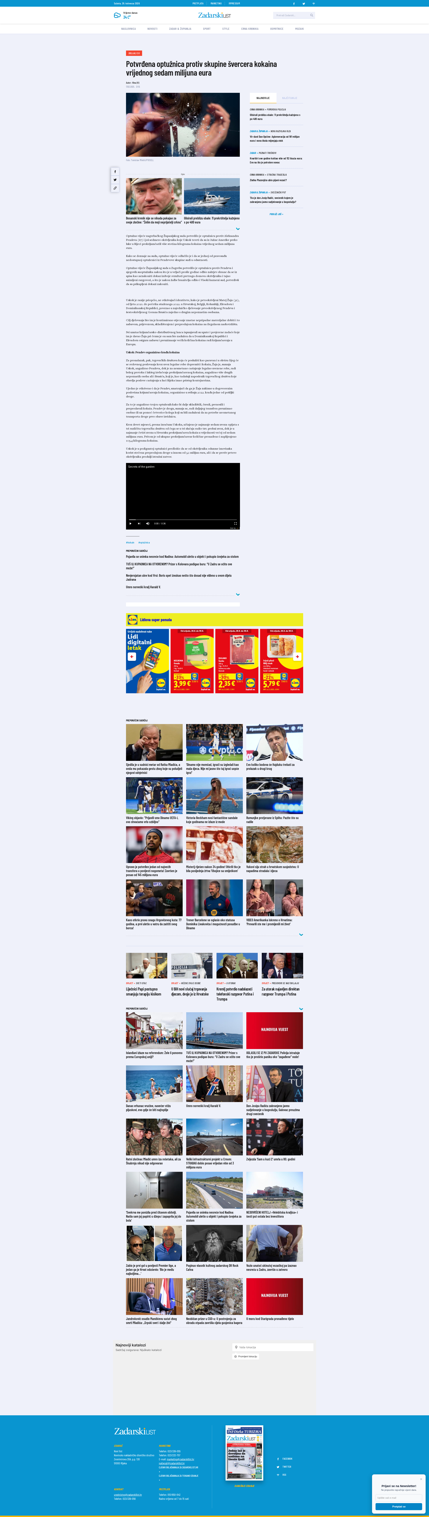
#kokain (130, 542)
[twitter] (303, 2)
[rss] (313, 2)
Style (226, 28)
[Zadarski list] (214, 15)
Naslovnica (128, 28)
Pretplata (198, 3)
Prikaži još (276, 214)
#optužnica (144, 542)
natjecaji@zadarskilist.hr (172, 1463)
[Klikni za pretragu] (311, 15)
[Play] (130, 523)
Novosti (152, 28)
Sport (207, 28)
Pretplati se (399, 1506)
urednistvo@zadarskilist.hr (128, 1494)
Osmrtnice (277, 28)
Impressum (234, 3)
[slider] (183, 519)
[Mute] (147, 523)
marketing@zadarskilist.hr (180, 1459)
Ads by (233, 528)
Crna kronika (250, 28)
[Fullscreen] (235, 523)
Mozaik (299, 28)
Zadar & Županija (180, 28)
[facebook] (294, 2)
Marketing (216, 3)
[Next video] (139, 523)
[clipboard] (115, 188)
